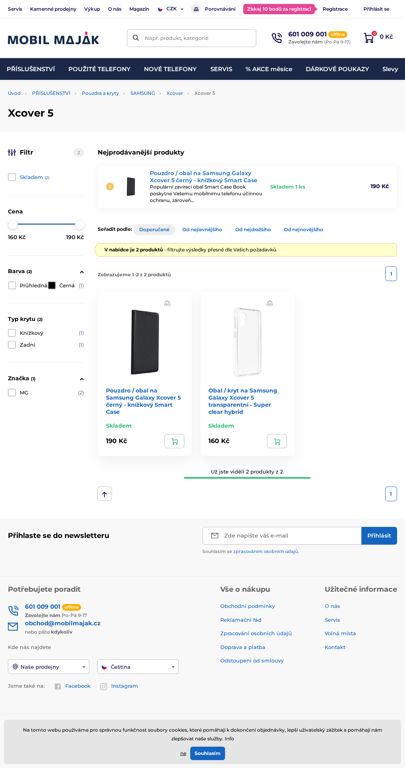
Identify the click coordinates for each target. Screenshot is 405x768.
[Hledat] (136, 38)
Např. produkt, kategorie (176, 38)
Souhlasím (208, 753)
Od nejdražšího (253, 229)
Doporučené (154, 229)
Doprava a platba (242, 647)
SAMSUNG (143, 93)
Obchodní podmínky (247, 606)
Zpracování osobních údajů (256, 633)
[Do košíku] (174, 441)
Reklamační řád (240, 620)
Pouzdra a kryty (100, 93)
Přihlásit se (376, 9)
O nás (114, 9)
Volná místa (340, 633)
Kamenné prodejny (53, 9)
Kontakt (335, 647)
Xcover (175, 93)
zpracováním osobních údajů (265, 551)
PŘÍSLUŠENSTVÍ (51, 93)
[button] (167, 303)
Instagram (124, 686)
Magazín (139, 9)
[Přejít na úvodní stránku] (53, 38)
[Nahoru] (105, 493)
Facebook (78, 686)
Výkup (92, 9)
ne (183, 753)
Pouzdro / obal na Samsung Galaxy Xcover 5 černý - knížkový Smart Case (203, 177)
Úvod (14, 93)
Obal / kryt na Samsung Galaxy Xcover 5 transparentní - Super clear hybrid (242, 401)
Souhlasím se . (250, 551)
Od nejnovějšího (303, 229)
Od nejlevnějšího (202, 229)
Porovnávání (220, 9)
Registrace (335, 9)
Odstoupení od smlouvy (252, 660)
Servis (15, 9)
